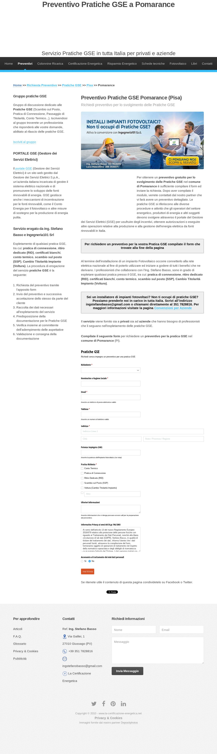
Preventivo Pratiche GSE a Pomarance (108, 4)
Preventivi (25, 63)
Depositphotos (129, 722)
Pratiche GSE (71, 85)
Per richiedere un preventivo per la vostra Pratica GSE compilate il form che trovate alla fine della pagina (142, 246)
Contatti (207, 63)
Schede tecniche (153, 63)
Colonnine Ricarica (50, 63)
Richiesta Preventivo (42, 85)
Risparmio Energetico (122, 63)
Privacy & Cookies (25, 651)
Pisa (90, 85)
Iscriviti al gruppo (24, 142)
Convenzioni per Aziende (173, 308)
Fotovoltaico (178, 63)
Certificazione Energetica (85, 63)
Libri (194, 63)
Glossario (19, 643)
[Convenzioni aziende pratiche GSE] (142, 140)
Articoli (17, 629)
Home (9, 63)
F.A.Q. (17, 636)
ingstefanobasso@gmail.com (82, 666)
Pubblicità (20, 658)
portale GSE (23, 168)
